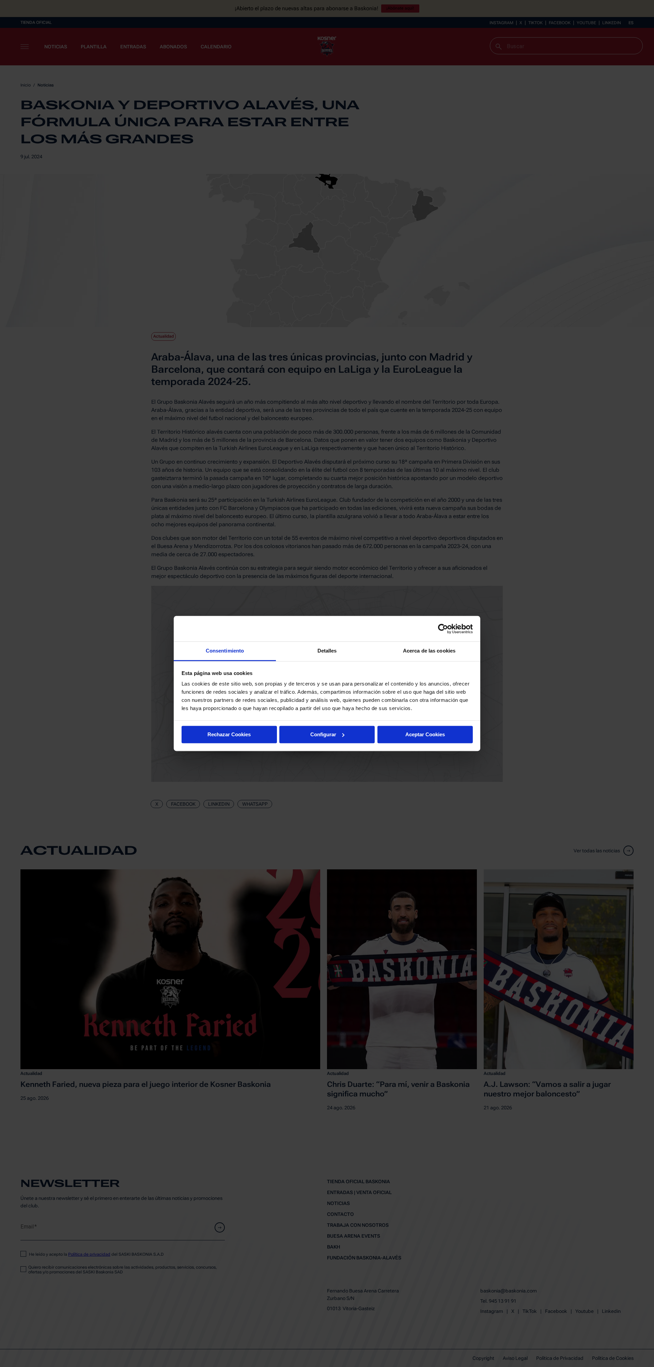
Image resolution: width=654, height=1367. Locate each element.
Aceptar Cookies (425, 734)
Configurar (323, 734)
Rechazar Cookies (229, 734)
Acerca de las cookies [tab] (429, 651)
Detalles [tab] (327, 651)
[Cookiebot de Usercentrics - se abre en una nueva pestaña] (443, 629)
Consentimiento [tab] (225, 651)
